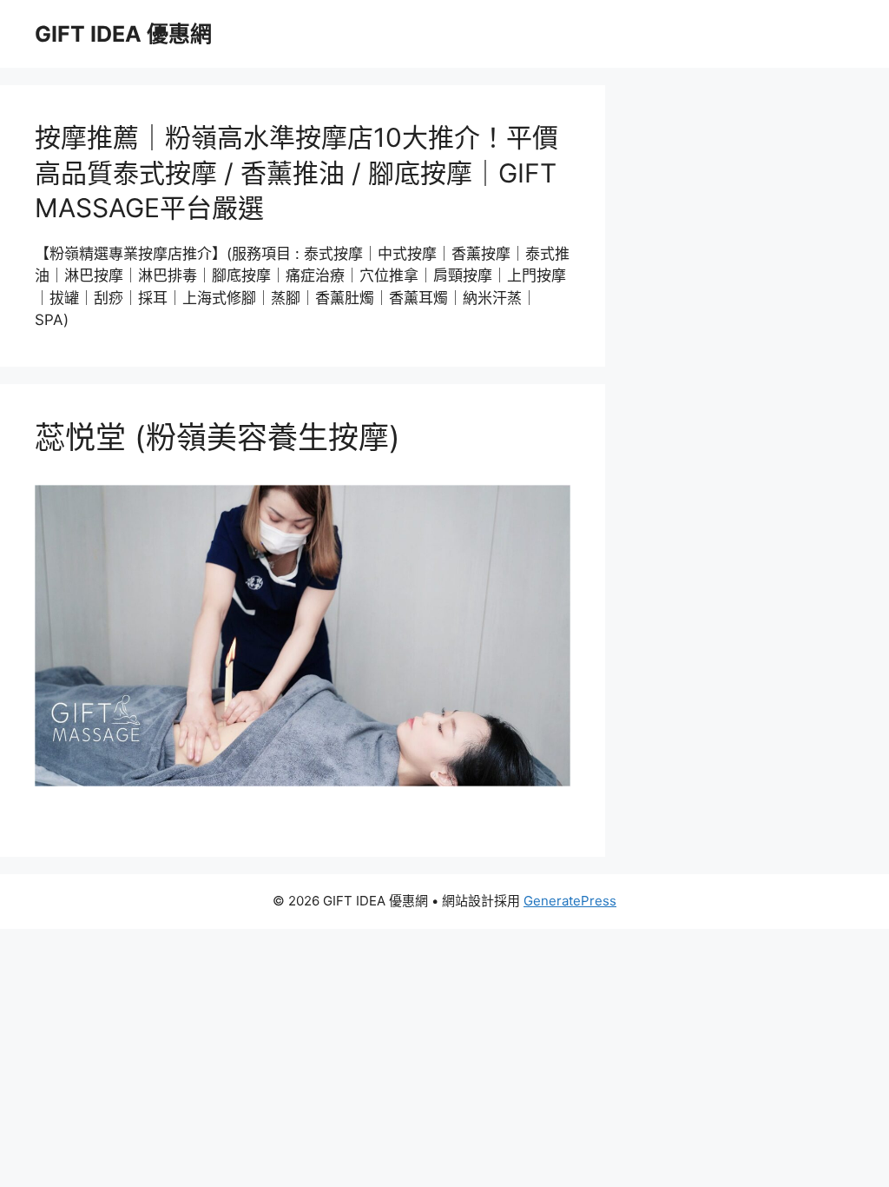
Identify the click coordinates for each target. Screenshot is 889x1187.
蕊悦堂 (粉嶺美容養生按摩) (217, 437)
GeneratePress (570, 900)
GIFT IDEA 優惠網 (123, 34)
